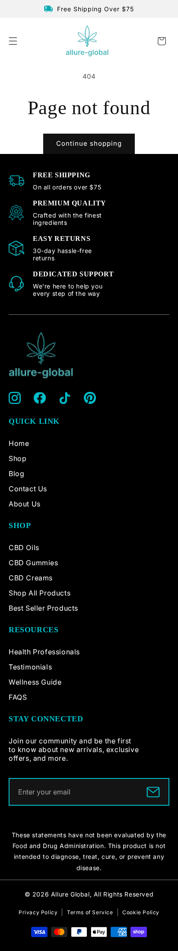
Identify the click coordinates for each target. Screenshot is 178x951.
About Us (25, 504)
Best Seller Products (43, 608)
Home (19, 443)
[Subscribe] (153, 792)
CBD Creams (31, 577)
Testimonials (30, 667)
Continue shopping (89, 143)
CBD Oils (24, 547)
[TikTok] (65, 398)
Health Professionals (44, 651)
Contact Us (28, 488)
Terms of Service (90, 912)
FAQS (18, 697)
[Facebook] (40, 398)
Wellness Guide (35, 682)
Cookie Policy (140, 912)
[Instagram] (15, 398)
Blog (16, 473)
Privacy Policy (38, 912)
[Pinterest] (90, 398)
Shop (17, 458)
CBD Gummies (33, 562)
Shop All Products (39, 593)
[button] (12, 41)
